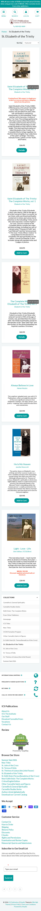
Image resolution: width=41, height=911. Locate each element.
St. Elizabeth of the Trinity (13, 644)
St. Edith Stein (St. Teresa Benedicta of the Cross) (20, 640)
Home (4, 32)
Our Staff (6, 716)
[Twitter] (4, 889)
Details (22, 150)
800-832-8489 (20, 26)
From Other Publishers (11, 615)
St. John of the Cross (10, 648)
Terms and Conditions (29, 904)
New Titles (7, 628)
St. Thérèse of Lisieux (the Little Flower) (17, 657)
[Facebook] (9, 889)
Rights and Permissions (11, 838)
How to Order (7, 824)
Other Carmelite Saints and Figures (16, 784)
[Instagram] (15, 889)
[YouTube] (20, 889)
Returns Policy (8, 830)
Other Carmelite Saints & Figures (14, 636)
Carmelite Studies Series (11, 607)
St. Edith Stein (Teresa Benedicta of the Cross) (20, 776)
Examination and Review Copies (15, 840)
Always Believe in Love (22, 385)
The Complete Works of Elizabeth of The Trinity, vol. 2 (22, 302)
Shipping (5, 827)
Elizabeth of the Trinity (22, 92)
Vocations (6, 722)
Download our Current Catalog (14, 794)
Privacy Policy (16, 904)
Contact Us (6, 724)
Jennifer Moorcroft (22, 467)
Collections (8, 597)
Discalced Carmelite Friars (12, 719)
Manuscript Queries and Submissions (17, 843)
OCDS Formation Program (12, 632)
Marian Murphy (22, 388)
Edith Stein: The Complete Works (14, 611)
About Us (5, 711)
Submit (8, 877)
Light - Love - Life (22, 548)
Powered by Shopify (20, 907)
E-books (5, 835)
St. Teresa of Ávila (9, 653)
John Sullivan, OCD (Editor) (22, 551)
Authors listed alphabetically (13, 792)
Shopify (22, 902)
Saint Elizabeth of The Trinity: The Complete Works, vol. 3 (22, 87)
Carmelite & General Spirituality (14, 602)
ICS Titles (6, 623)
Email (6, 865)
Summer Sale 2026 (9, 661)
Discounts (6, 832)
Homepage (7, 619)
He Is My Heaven (22, 464)
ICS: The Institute (9, 714)
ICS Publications (14, 902)
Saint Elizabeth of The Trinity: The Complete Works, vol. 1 (22, 199)
